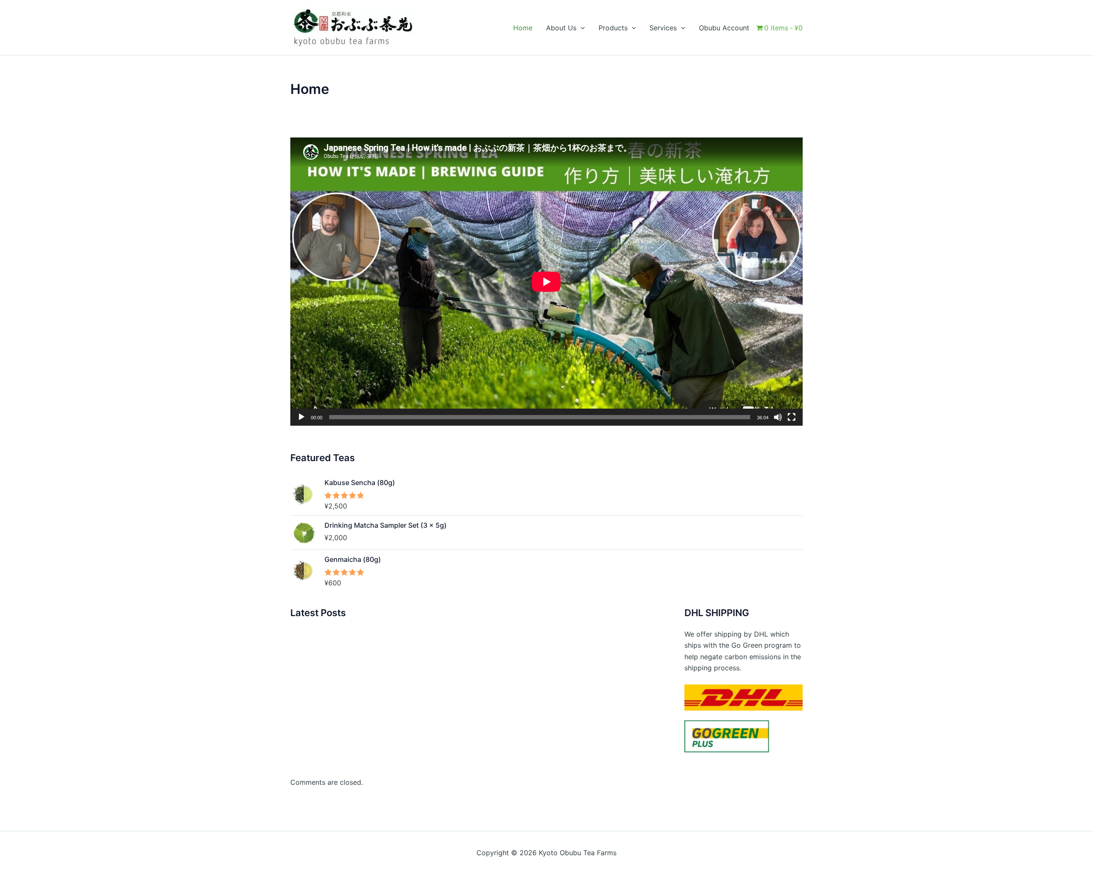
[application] (546, 281)
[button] (580, 28)
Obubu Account (724, 27)
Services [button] (663, 27)
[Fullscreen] (791, 417)
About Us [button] (561, 27)
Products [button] (613, 27)
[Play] (301, 417)
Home (522, 27)
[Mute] (778, 417)
